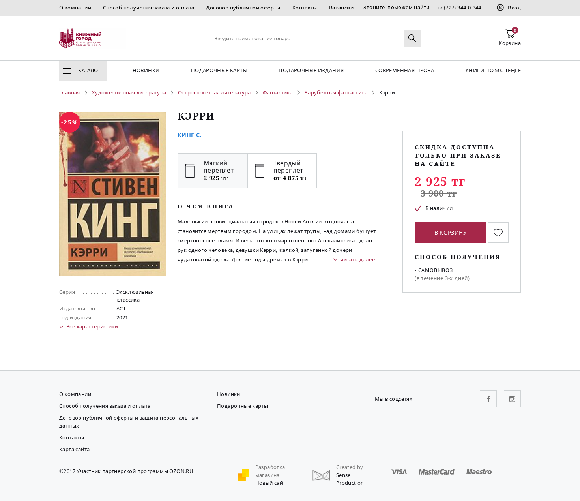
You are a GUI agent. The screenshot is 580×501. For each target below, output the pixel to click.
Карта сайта (74, 449)
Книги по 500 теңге (493, 70)
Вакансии (341, 7)
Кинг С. (190, 135)
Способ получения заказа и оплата (148, 7)
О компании (75, 7)
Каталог (89, 70)
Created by (349, 467)
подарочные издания (311, 70)
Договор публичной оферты (243, 7)
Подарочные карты (219, 70)
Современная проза (404, 70)
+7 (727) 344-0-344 (459, 7)
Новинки (146, 70)
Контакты (304, 7)
